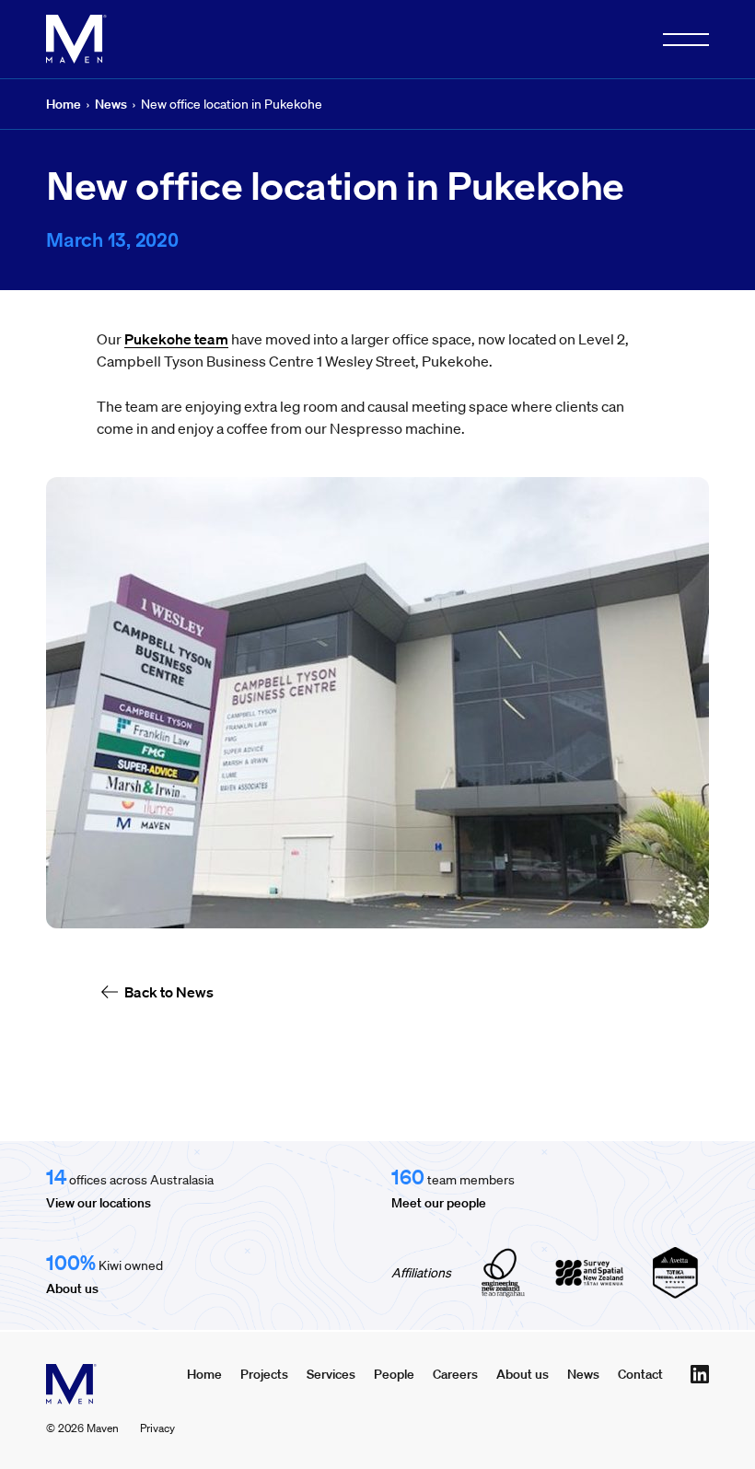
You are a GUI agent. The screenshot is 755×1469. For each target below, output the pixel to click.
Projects (264, 1374)
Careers (455, 1374)
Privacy (157, 1428)
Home (63, 104)
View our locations (98, 1203)
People (394, 1374)
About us (72, 1288)
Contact (640, 1374)
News (111, 104)
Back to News (169, 992)
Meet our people (438, 1203)
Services (331, 1374)
